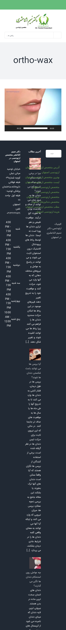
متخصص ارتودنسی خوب (47, 192)
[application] (33, 110)
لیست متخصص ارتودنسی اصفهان (42, 182)
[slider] (35, 128)
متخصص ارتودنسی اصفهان (45, 187)
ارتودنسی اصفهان (50, 172)
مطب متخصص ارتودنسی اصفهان (42, 206)
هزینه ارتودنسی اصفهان (47, 211)
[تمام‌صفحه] (8, 128)
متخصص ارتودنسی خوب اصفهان (42, 197)
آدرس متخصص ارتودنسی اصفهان (42, 167)
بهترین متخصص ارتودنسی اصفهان (42, 177)
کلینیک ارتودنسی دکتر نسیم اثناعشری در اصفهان (54, 231)
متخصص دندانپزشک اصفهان (45, 201)
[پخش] (57, 128)
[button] (33, 110)
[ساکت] (13, 128)
